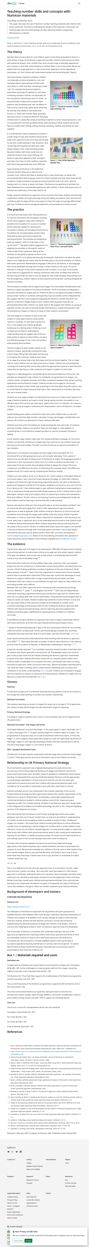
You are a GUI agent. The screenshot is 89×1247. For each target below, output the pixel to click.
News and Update (33, 1169)
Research (29, 1176)
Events (48, 1193)
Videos (28, 1163)
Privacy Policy (12, 1200)
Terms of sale (12, 1218)
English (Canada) (15, 1226)
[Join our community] (13, 1152)
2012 (67, 1163)
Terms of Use (12, 1203)
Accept (28, 1241)
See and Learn (70, 1186)
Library (29, 1159)
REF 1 (43, 671)
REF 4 (73, 634)
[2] (39, 558)
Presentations (51, 1159)
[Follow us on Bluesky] (16, 1152)
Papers (67, 1159)
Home (21, 3)
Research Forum (32, 1180)
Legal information (13, 1193)
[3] (27, 572)
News (48, 1176)
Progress (10, 1176)
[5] (31, 590)
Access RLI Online (33, 1200)
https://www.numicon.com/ (18, 907)
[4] (23, 590)
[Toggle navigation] (79, 3)
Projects (29, 1183)
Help (28, 1193)
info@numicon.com (68, 539)
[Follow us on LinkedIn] (20, 1152)
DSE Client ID (31, 1197)
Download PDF (13, 38)
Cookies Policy (12, 1197)
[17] (54, 590)
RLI (66, 1180)
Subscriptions (31, 1203)
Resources (69, 1176)
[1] (18, 245)
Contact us (11, 1159)
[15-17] (73, 644)
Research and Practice (34, 1166)
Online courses (70, 1183)
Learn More (18, 1241)
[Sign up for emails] (9, 1152)
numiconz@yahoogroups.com (19, 535)
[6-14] (18, 641)
